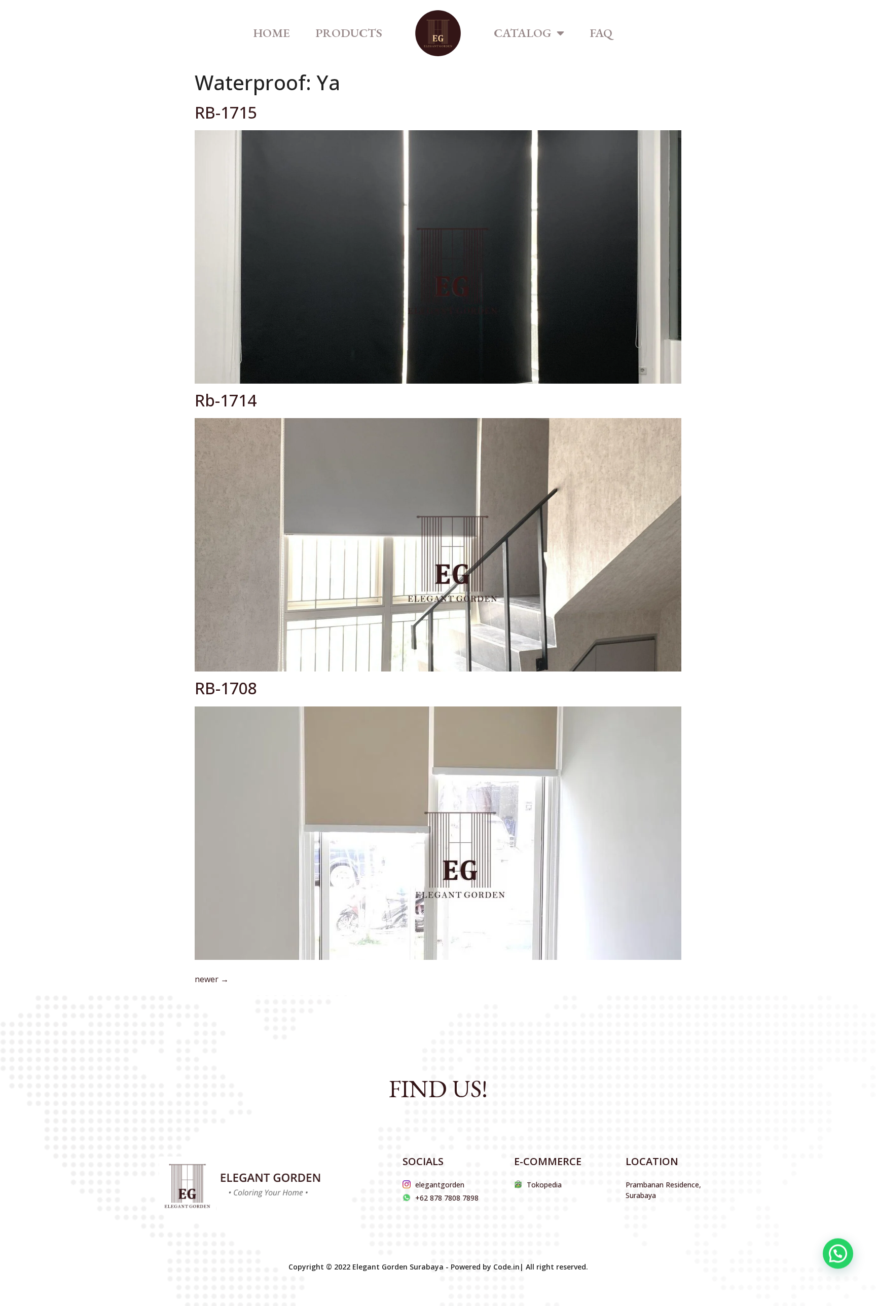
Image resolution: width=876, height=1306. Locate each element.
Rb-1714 (226, 400)
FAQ (601, 33)
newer (212, 979)
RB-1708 (226, 688)
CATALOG (523, 33)
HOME (271, 33)
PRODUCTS (348, 33)
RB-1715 (226, 112)
